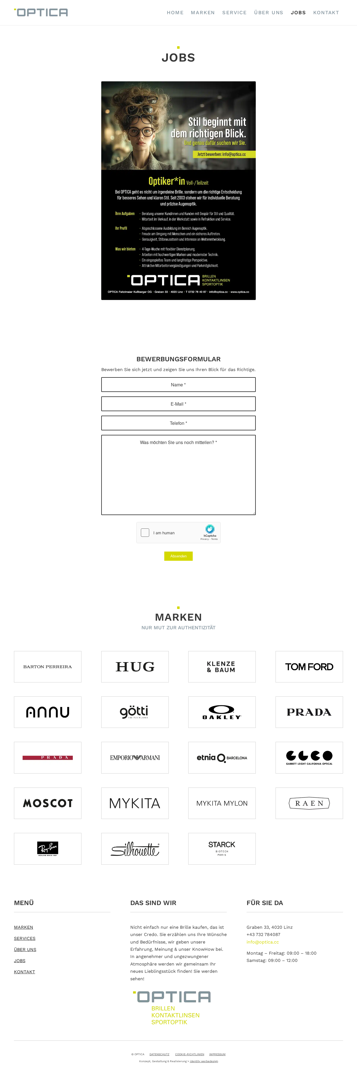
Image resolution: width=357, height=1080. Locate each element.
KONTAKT (24, 971)
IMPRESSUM (217, 1054)
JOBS (19, 960)
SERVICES (24, 938)
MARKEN (23, 927)
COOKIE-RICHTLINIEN (189, 1054)
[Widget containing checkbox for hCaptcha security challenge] (178, 532)
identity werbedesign (204, 1061)
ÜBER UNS (25, 949)
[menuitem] (175, 12)
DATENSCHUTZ (159, 1054)
